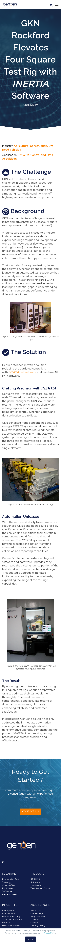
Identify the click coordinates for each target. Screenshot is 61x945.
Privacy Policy (49, 933)
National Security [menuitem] (11, 916)
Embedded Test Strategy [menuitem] (10, 881)
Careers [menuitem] (34, 922)
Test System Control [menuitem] (41, 888)
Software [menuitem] (35, 882)
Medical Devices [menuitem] (11, 925)
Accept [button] (30, 939)
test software (22, 372)
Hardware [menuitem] (35, 885)
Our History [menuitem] (36, 913)
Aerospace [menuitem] (8, 910)
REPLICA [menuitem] (35, 879)
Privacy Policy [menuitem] (37, 925)
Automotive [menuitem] (8, 913)
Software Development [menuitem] (9, 893)
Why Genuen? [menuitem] (38, 916)
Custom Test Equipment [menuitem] (9, 887)
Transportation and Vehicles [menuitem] (12, 921)
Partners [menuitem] (35, 919)
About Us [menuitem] (35, 910)
